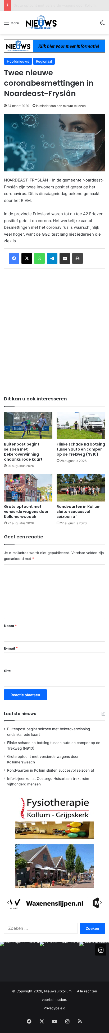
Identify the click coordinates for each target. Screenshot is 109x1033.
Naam (10, 626)
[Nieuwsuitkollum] (41, 23)
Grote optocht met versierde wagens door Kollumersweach (26, 511)
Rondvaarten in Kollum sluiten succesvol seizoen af (55, 5)
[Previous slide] (8, 903)
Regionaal (44, 61)
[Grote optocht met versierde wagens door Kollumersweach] (28, 487)
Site (7, 671)
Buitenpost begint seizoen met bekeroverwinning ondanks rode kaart (23, 452)
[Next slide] (101, 903)
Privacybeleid (54, 1008)
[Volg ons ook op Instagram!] (101, 949)
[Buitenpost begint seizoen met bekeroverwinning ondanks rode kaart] (28, 425)
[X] (26, 258)
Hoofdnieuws (18, 61)
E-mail (11, 648)
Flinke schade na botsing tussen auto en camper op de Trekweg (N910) (81, 449)
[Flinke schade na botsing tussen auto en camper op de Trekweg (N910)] (81, 425)
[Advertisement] (54, 331)
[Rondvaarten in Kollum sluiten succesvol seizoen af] (81, 487)
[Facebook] (14, 258)
